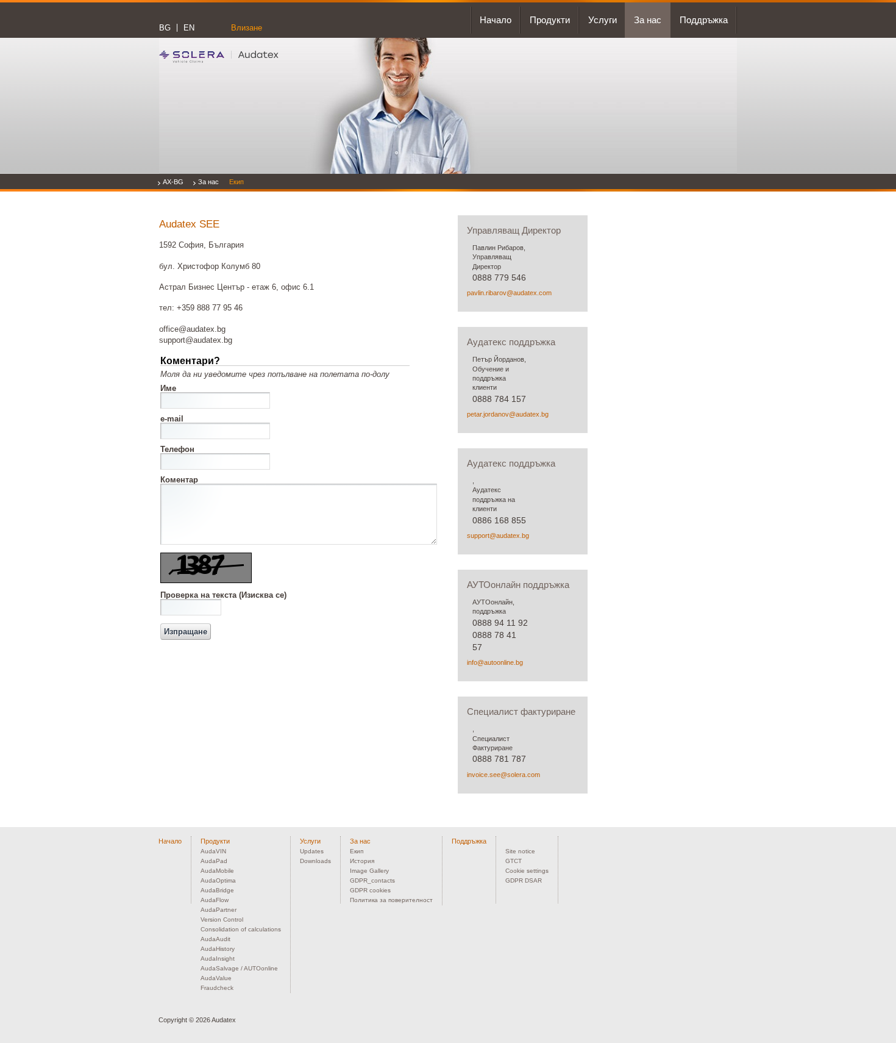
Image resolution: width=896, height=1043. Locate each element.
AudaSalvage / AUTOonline (239, 968)
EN (188, 28)
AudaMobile (217, 870)
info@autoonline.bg (495, 662)
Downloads (315, 861)
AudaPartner (218, 909)
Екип (236, 181)
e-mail (171, 419)
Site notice (520, 851)
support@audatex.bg (498, 535)
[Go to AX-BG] (219, 56)
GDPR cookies (370, 890)
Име (168, 388)
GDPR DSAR (523, 880)
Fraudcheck (217, 987)
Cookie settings (527, 870)
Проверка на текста (223, 595)
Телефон (177, 449)
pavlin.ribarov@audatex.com (509, 292)
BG (165, 28)
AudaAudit (215, 939)
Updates (312, 851)
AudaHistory (218, 948)
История (362, 861)
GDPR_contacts (372, 880)
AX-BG (173, 181)
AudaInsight (218, 958)
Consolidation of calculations (241, 929)
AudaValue (216, 978)
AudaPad (214, 861)
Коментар (179, 480)
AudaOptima (218, 880)
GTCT (513, 861)
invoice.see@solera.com (503, 774)
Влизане (246, 28)
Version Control (222, 919)
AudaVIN (213, 851)
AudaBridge (217, 890)
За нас (208, 181)
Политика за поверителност (391, 900)
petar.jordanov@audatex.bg (508, 414)
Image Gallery (369, 870)
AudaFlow (215, 900)
